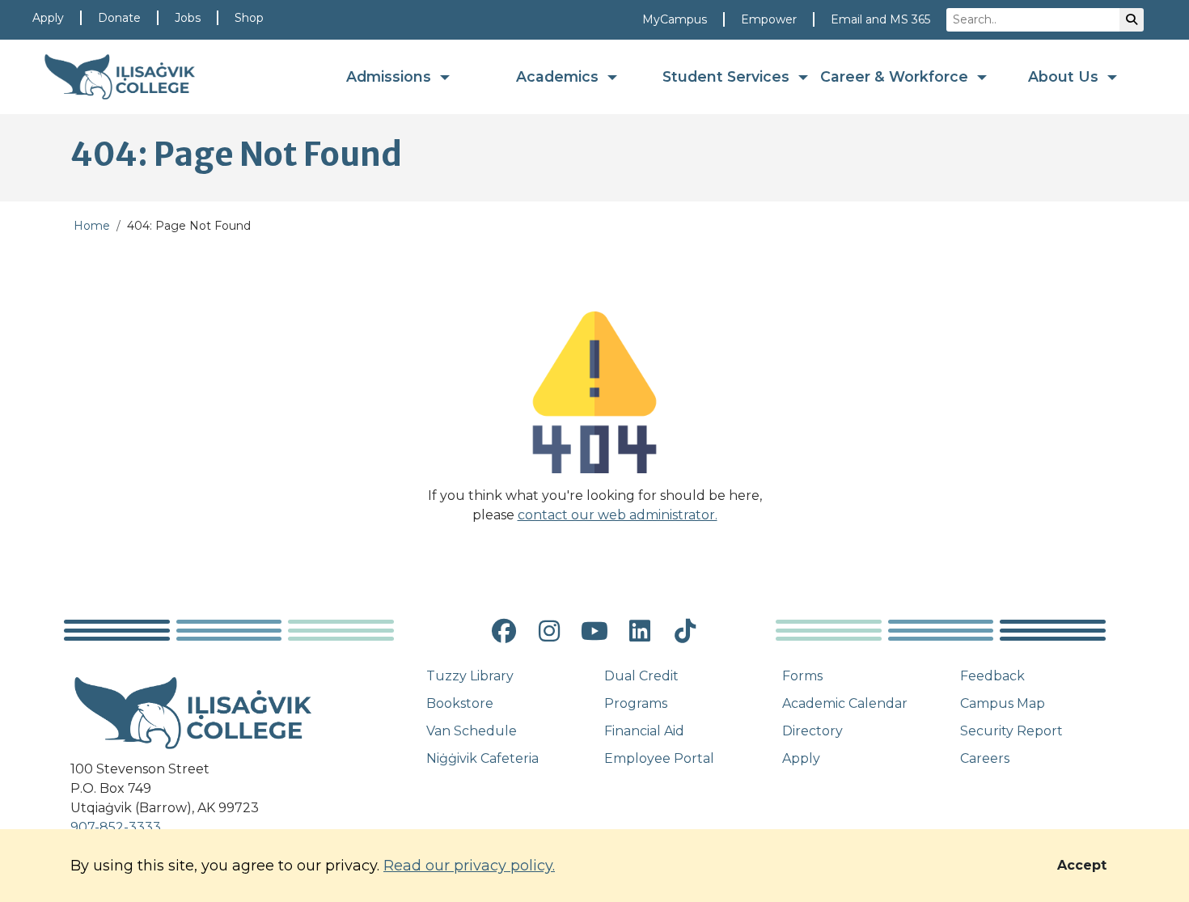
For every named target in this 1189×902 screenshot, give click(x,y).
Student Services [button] (727, 76)
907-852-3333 (115, 827)
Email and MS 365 (880, 19)
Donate (119, 18)
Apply (48, 18)
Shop (249, 18)
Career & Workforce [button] (896, 76)
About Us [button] (1065, 76)
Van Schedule (471, 731)
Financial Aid (644, 731)
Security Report (1011, 731)
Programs (635, 703)
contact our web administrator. (617, 515)
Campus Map (1002, 703)
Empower (769, 19)
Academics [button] (559, 76)
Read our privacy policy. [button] (469, 865)
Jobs (188, 18)
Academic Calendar (845, 703)
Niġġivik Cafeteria (482, 758)
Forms (802, 676)
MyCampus (674, 19)
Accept (1081, 865)
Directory (812, 731)
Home (92, 225)
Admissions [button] (390, 76)
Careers (984, 758)
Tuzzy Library (470, 676)
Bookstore (459, 703)
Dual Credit (641, 676)
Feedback (992, 676)
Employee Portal (659, 758)
